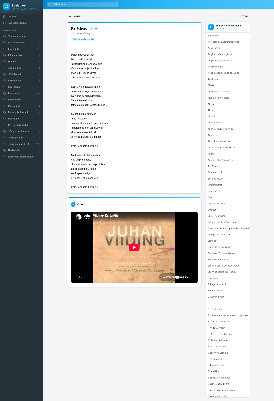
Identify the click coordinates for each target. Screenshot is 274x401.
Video (94, 28)
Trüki (245, 16)
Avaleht (77, 16)
